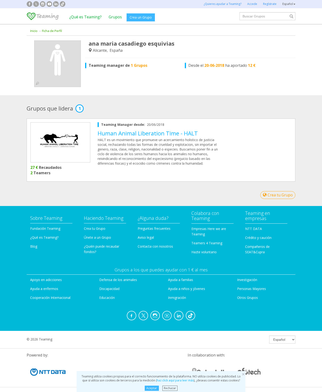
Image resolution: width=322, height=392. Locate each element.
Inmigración (177, 297)
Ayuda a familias (180, 279)
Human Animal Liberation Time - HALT (148, 133)
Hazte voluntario (204, 252)
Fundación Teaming (45, 228)
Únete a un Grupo (97, 237)
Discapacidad (109, 288)
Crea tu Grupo (280, 195)
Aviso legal (146, 237)
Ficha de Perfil (52, 31)
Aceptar (151, 388)
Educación (107, 297)
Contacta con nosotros (155, 246)
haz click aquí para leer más (175, 380)
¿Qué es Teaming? (85, 17)
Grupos (115, 17)
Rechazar (170, 388)
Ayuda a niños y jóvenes (186, 288)
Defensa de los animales (118, 279)
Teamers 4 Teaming (206, 243)
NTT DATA (253, 228)
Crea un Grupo (141, 17)
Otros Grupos (247, 297)
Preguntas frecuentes (154, 228)
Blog (33, 246)
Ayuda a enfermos (44, 288)
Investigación (247, 279)
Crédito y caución (258, 237)
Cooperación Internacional (50, 297)
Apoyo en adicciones (46, 279)
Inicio (33, 31)
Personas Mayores (251, 288)
